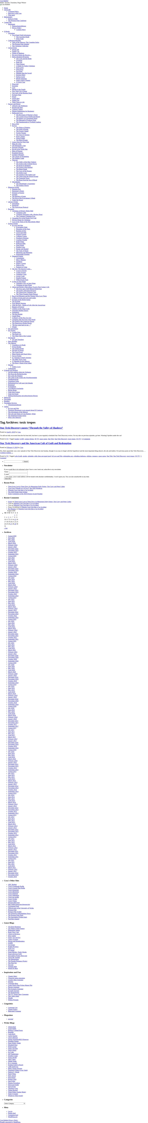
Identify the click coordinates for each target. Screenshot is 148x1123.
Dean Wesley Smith (14, 1043)
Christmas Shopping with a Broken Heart (29, 214)
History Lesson (21, 263)
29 (15, 524)
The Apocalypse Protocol (20, 207)
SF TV (37, 439)
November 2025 (13, 550)
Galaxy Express (13, 939)
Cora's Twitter (12, 899)
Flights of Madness (18, 53)
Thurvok (15, 160)
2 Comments (86, 439)
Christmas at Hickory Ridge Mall (22, 211)
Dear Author (12, 936)
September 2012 (13, 835)
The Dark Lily (16, 334)
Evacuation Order (21, 227)
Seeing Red (15, 98)
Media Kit (7, 397)
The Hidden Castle (18, 158)
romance (95, 456)
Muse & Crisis (16, 144)
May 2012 (11, 842)
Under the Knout (17, 200)
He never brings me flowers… (21, 55)
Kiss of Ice (15, 124)
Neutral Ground (21, 234)
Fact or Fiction (16, 356)
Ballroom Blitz (20, 243)
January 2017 (12, 741)
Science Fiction (13, 223)
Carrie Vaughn (12, 1036)
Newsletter (7, 399)
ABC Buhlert (12, 884)
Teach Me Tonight (14, 957)
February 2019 (12, 695)
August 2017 (12, 728)
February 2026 (12, 545)
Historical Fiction (13, 187)
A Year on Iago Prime (19, 281)
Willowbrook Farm (22, 280)
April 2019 (11, 692)
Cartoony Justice (17, 109)
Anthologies (12, 368)
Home (6, 8)
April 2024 (11, 583)
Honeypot (15, 84)
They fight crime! (13, 996)
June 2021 (11, 645)
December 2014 (13, 786)
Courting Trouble (21, 240)
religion (89, 456)
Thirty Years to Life (18, 102)
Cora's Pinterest (13, 893)
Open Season (20, 64)
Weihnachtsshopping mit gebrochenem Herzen (23, 396)
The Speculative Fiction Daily (17, 917)
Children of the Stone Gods (20, 309)
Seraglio (14, 194)
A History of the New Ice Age (21, 318)
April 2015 (11, 779)
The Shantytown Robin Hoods (22, 323)
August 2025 (12, 556)
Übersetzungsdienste (14, 405)
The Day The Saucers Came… (22, 269)
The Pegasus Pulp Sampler (20, 44)
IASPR (10, 943)
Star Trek (51, 439)
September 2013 (13, 813)
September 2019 (13, 683)
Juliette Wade (12, 1061)
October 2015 (12, 768)
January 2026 (12, 547)
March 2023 (12, 607)
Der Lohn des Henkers (15, 376)
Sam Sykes (11, 1081)
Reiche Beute (12, 390)
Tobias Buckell (13, 1090)
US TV (78, 439)
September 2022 (13, 617)
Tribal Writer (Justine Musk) (17, 1092)
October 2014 (12, 790)
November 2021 (13, 636)
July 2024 (11, 578)
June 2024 (11, 579)
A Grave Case (20, 82)
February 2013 (12, 826)
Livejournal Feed (13, 906)
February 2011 (12, 869)
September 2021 (13, 639)
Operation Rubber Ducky (20, 310)
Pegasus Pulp (12, 910)
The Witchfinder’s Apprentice (25, 184)
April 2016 (11, 757)
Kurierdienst (12, 387)
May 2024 (11, 581)
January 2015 (12, 784)
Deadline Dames (13, 1041)
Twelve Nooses (21, 133)
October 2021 (12, 637)
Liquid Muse (16, 316)
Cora (19, 432)
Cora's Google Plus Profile (16, 888)
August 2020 (12, 663)
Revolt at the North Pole (19, 149)
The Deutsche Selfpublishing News (19, 913)
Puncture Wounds (17, 147)
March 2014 (12, 802)
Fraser (10, 502)
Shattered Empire (17, 256)
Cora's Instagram (13, 890)
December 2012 (13, 829)
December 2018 (13, 699)
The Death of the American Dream (23, 321)
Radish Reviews (13, 947)
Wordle (10, 998)
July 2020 (11, 665)
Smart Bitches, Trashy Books (17, 952)
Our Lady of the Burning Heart (22, 93)
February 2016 (12, 761)
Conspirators (20, 258)
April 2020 (11, 670)
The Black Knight (22, 140)
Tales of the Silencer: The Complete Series (25, 42)
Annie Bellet (12, 1028)
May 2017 (11, 733)
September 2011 (13, 857)
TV (7, 439)
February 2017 (12, 739)
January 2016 (12, 762)
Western (10, 365)
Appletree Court (21, 274)
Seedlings (19, 261)
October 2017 (12, 724)
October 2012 (12, 833)
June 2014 (11, 797)
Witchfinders (16, 182)
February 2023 (12, 608)
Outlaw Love (16, 367)
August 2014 (12, 793)
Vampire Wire (12, 966)
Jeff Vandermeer (13, 1054)
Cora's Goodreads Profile (16, 886)
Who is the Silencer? (14, 417)
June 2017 (11, 732)
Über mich (11, 15)
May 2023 (11, 603)
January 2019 (12, 697)
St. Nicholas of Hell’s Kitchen (21, 358)
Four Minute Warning (19, 303)
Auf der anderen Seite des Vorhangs (19, 372)
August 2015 (12, 771)
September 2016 (13, 748)
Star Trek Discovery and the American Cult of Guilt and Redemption (35, 443)
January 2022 (12, 632)
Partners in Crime (21, 267)
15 (15, 519)
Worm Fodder (20, 138)
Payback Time (16, 95)
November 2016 (13, 744)
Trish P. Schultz (13, 1094)
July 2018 (11, 708)
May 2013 (11, 820)
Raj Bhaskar (12, 509)
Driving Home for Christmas (21, 220)
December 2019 (13, 677)
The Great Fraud (17, 352)
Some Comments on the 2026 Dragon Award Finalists (25, 494)
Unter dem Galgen (14, 392)
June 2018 (11, 710)
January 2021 (12, 654)
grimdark (31, 456)
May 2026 (11, 539)
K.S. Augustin (12, 1063)
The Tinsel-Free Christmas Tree (26, 292)
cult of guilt (18, 456)
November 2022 (13, 614)
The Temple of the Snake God (25, 174)
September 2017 (13, 726)
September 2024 (13, 574)
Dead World (20, 245)
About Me (7, 10)
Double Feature (21, 278)
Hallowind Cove (17, 113)
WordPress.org (12, 1117)
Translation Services (10, 403)
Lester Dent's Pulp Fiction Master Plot (20, 985)
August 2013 (12, 815)
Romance (11, 209)
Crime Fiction (12, 48)
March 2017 (12, 737)
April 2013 (11, 822)
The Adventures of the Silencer (18, 412)
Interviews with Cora (14, 13)
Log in (10, 1111)
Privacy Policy (16, 28)
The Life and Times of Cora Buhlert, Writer (22, 414)
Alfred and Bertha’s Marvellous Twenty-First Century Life (30, 287)
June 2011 (11, 862)
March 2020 (12, 672)
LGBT (22, 439)
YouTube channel (13, 919)
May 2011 (11, 864)
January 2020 (12, 675)
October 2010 (12, 877)
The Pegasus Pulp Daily (15, 915)
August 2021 (12, 641)
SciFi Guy (11, 948)
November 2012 (13, 831)
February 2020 (12, 674)
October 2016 (12, 746)
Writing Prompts (13, 1000)
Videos (6, 406)
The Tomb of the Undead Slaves (26, 164)
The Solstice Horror (22, 185)
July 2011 (11, 860)
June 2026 (11, 538)
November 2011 (13, 853)
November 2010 (13, 875)
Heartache (15, 205)
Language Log (12, 1007)
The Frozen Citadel (22, 131)
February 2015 (12, 782)
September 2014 (13, 791)
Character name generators (16, 978)
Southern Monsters (18, 155)
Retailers (7, 401)
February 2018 (12, 717)
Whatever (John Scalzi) (15, 1096)
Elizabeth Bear (12, 1045)
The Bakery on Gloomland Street (26, 118)
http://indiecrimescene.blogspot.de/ (19, 904)
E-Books (7, 31)
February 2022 (12, 630)
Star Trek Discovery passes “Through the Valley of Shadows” (31, 427)
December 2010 (13, 873)
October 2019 (12, 681)
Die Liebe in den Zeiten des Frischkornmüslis (22, 377)
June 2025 (11, 558)
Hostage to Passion (18, 193)
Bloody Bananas (21, 78)
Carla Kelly (11, 1034)
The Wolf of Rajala (22, 129)
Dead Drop (19, 69)
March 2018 (12, 715)
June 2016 (11, 753)
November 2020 (13, 657)
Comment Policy (13, 11)
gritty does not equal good (42, 456)
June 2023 (11, 601)
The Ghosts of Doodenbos (20, 156)
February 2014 (12, 804)
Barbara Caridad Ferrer (15, 1030)
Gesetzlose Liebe (13, 381)
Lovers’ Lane (20, 276)
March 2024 (12, 585)
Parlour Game (20, 77)
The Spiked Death (18, 348)
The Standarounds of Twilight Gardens (28, 122)
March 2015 (12, 780)
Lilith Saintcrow (13, 1067)
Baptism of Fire (21, 231)
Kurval (14, 126)
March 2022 (12, 628)
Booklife (11, 1032)
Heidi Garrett (12, 1047)
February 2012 (12, 848)
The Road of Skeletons (23, 165)
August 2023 (12, 597)
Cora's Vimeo (12, 901)
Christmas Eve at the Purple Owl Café (24, 218)
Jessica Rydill (12, 1057)
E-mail (6, 474)
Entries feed (12, 1113)
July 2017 (11, 730)
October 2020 (12, 659)
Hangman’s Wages (18, 191)
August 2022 (12, 619)
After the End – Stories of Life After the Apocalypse (28, 305)
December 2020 (13, 655)
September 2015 (13, 770)
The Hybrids (16, 301)
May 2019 (11, 690)
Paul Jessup (11, 1077)
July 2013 (11, 817)
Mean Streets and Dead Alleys (21, 354)
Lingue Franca (12, 1009)
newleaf (10, 1019)
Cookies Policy (21, 30)
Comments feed (13, 1115)
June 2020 (11, 666)
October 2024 (12, 572)
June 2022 (11, 623)
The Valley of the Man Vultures (26, 162)
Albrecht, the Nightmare (19, 106)
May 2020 (11, 668)
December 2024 (13, 568)
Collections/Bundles (14, 40)
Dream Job (15, 49)
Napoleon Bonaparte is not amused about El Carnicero (25, 410)
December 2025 (13, 549)
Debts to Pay (20, 265)
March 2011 (12, 867)
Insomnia (15, 86)
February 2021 (12, 652)
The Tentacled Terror (22, 178)
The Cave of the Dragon (24, 171)
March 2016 (12, 759)
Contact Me (7, 22)
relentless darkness (80, 456)
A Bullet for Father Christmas (25, 66)
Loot (13, 87)
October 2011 (12, 855)
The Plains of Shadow (23, 127)
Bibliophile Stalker (14, 930)
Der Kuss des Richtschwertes (17, 374)
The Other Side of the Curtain (21, 336)
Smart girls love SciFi (15, 954)
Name (6, 472)
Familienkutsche (13, 379)
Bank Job (19, 62)
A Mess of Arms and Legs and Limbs (24, 298)
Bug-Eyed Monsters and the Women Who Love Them (29, 296)
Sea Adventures (13, 329)
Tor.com (10, 965)
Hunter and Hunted (22, 249)
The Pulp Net (12, 963)
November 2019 (13, 679)
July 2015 (11, 773)
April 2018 (11, 713)
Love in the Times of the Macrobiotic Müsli (26, 222)
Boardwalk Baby (17, 107)
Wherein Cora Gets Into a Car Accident (20, 490)
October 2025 (12, 552)
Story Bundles (12, 341)
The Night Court (21, 173)
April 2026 (11, 541)
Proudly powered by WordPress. (10, 1122)
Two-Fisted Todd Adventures (21, 35)
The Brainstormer (13, 992)
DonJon (10, 982)
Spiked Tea (15, 100)
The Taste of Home (22, 251)
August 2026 (12, 536)
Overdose (19, 60)
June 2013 (11, 819)
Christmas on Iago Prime (24, 285)
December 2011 (13, 851)
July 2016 (11, 751)
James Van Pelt (13, 1048)
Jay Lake (11, 1052)
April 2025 (11, 561)
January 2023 (12, 610)
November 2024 (13, 570)
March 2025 (12, 563)
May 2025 (11, 559)
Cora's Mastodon (13, 892)
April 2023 (11, 605)
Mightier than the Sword (24, 73)
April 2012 (11, 844)
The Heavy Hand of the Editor (22, 363)
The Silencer (12, 343)
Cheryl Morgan (13, 1038)
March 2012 (12, 846)
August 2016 (12, 750)
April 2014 (11, 800)
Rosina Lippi (12, 1079)
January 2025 (12, 567)
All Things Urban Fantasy (16, 928)
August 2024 (12, 576)
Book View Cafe (13, 932)
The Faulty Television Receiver (26, 290)
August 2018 (12, 706)
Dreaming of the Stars (23, 229)
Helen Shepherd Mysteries (20, 57)
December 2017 (13, 721)
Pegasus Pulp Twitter (14, 912)
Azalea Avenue (21, 272)
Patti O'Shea (12, 1074)
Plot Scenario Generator (15, 989)
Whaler (14, 327)
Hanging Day (16, 189)
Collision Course (21, 236)
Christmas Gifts (21, 213)
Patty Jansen (12, 1076)
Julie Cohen (12, 1059)
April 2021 (11, 648)
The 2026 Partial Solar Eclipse (17, 492)
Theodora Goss (13, 1088)
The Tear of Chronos (22, 135)
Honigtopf (11, 385)
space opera (43, 439)
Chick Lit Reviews (14, 934)
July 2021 (11, 643)
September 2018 (13, 704)
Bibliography (8, 17)
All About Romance (14, 927)
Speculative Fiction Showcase (17, 956)
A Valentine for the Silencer (21, 361)
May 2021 (11, 646)
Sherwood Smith (13, 1085)
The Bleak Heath (21, 169)
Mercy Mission (21, 260)
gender (17, 439)
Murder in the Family (19, 89)
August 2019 (12, 684)
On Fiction (11, 945)
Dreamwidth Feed (14, 903)
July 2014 (11, 795)
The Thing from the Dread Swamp (27, 176)
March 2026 (12, 543)
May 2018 (11, 712)
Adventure (11, 33)
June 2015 (11, 775)
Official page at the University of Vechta (21, 908)
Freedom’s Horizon (22, 238)
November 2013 (13, 809)
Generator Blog (13, 983)
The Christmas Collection (20, 46)
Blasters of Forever (18, 307)
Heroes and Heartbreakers (16, 941)
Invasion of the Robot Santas (21, 300)
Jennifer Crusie (13, 1056)
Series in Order (13, 19)
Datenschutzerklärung (19, 26)
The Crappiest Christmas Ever (25, 216)
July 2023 (11, 599)
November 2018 (13, 701)
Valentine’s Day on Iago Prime (26, 283)
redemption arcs (68, 456)
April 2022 (11, 626)
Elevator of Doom (18, 350)
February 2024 (12, 587)
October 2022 (12, 616)
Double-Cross (20, 247)
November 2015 (13, 766)
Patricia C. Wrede (13, 1072)
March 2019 (12, 694)
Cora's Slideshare (13, 895)
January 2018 (12, 719)
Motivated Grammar (14, 1011)
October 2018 (12, 703)
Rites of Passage (17, 151)
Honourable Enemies (22, 254)
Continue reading (6, 453)
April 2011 (11, 866)
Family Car (15, 51)
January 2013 (12, 828)
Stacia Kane (12, 1086)
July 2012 (11, 838)
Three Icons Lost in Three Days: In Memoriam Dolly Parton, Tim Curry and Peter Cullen (36, 486)
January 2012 (12, 849)
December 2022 (13, 612)
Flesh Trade (20, 39)
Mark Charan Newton (15, 1068)
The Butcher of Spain (19, 196)
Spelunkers (15, 312)
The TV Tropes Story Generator (18, 994)
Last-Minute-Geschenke (15, 388)
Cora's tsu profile (13, 897)
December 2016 (13, 742)
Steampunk (11, 338)
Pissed (14, 97)
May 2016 (11, 755)
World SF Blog (13, 968)
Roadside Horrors (17, 153)
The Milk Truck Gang (19, 359)
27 (11, 524)
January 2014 (12, 806)
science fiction (29, 439)
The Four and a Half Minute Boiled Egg (29, 289)
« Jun (5, 528)
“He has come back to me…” (21, 325)
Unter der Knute (13, 394)
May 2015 (11, 777)
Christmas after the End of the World (23, 319)
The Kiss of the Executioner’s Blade (23, 198)
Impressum (11, 24)
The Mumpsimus (13, 959)
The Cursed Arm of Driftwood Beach (28, 116)
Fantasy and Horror (14, 104)
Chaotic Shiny (12, 976)
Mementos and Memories (24, 252)
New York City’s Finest (19, 91)
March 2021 (12, 650)
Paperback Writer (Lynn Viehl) (18, 1070)
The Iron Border (17, 314)
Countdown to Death (18, 345)
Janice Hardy (12, 1050)
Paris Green (20, 68)
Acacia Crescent (21, 271)
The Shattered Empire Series (17, 416)
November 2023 (13, 592)
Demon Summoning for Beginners (23, 111)
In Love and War (17, 225)
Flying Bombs (16, 347)
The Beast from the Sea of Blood (26, 180)
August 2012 (12, 837)
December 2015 (13, 764)
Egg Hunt (19, 71)
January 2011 (12, 871)
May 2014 (11, 799)
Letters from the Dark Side (20, 142)
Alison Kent (12, 1027)
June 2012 (11, 840)
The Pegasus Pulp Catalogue (17, 20)
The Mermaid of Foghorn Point (26, 120)
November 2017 (13, 722)
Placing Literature (13, 987)
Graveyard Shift (21, 232)
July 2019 (11, 686)
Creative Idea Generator (15, 980)
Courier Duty (16, 332)
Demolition (15, 203)
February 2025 (12, 565)
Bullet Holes (20, 242)
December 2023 (13, 590)
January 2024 (12, 588)
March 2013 (12, 824)
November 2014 (13, 788)
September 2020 (13, 661)
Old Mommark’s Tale (19, 145)
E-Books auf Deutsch (11, 370)
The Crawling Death (22, 37)
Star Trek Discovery (61, 439)
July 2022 (11, 621)
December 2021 (13, 634)
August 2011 (12, 858)
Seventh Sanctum (13, 991)
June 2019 (11, 688)
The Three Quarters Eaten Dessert (27, 294)
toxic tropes (71, 439)
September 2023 (13, 596)
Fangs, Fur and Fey (14, 937)
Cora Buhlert (4, 1)
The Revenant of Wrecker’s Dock (27, 115)
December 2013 (13, 808)
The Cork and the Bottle (24, 59)
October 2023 (12, 594)
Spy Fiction (11, 330)
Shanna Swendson (14, 1083)
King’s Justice (20, 136)
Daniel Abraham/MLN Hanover (18, 1039)
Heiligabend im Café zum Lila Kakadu (20, 383)
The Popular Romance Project (17, 961)
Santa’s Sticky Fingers (23, 80)
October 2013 (12, 811)
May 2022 (11, 625)
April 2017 (11, 735)
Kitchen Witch (20, 75)
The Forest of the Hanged (24, 167)
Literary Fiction (13, 202)
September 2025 (13, 554)
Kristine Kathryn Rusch (15, 1065)
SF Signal (11, 950)
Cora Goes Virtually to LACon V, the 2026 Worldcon (25, 488)
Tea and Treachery (18, 339)
